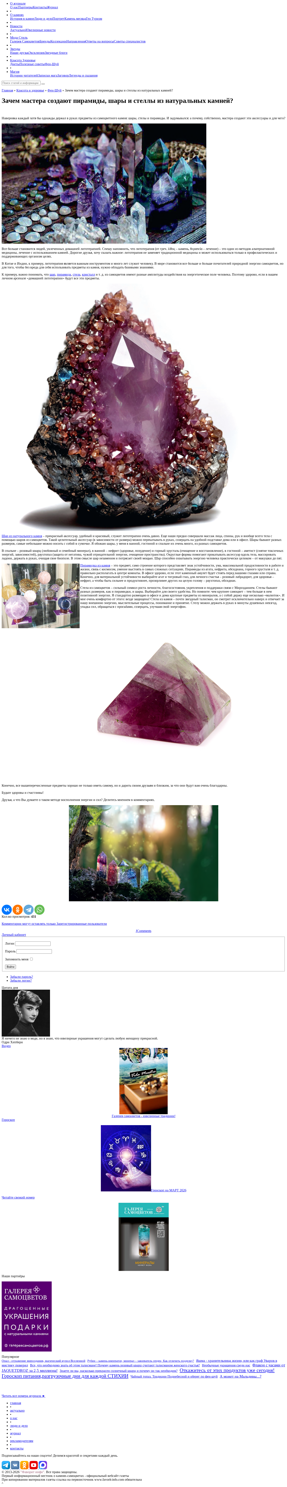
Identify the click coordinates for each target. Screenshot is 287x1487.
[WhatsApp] (39, 910)
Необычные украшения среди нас (226, 1365)
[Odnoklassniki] (24, 1468)
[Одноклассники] (18, 910)
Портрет (59, 18)
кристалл (88, 274)
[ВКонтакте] (7, 910)
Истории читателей (24, 75)
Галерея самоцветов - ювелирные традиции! (143, 1116)
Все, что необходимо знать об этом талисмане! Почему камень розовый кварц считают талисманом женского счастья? (115, 1365)
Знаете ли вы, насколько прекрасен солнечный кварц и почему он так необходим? (119, 1371)
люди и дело (19, 1425)
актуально (17, 1410)
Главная (7, 90)
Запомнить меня (16, 959)
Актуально (18, 30)
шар (52, 274)
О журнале (18, 3)
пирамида (64, 274)
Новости (16, 26)
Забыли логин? (21, 980)
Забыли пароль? (21, 976)
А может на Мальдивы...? (240, 1376)
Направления (76, 41)
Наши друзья (19, 52)
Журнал (52, 7)
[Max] (43, 1468)
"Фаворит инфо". (32, 1472)
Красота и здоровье (30, 90)
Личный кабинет (14, 934)
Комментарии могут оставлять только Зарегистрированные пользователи (54, 923)
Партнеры (25, 7)
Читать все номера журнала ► (23, 1396)
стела (76, 274)
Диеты (15, 64)
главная (15, 1403)
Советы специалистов (130, 41)
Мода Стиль (19, 37)
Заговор (63, 75)
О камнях (17, 15)
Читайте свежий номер (18, 1197)
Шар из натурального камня (22, 536)
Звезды (15, 49)
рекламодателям (21, 1441)
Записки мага (47, 75)
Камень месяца (75, 18)
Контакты (40, 7)
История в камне (22, 18)
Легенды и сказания (83, 75)
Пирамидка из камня (95, 565)
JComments (143, 931)
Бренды (44, 41)
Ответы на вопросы (100, 41)
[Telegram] (29, 910)
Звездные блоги (56, 52)
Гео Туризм (94, 18)
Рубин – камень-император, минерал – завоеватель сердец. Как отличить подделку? (140, 1360)
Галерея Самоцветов (24, 41)
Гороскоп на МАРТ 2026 (168, 1190)
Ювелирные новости (41, 30)
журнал (15, 1433)
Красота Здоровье (23, 60)
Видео (6, 1046)
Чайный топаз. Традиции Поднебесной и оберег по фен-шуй (174, 1376)
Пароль (10, 951)
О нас (14, 7)
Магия (14, 71)
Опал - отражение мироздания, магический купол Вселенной (43, 1360)
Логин (9, 943)
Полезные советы (32, 64)
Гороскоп (8, 1120)
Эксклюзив (37, 52)
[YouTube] (34, 1468)
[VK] (15, 1468)
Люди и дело (43, 18)
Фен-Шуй (52, 64)
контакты (17, 1448)
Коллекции (58, 41)
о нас (13, 1418)
